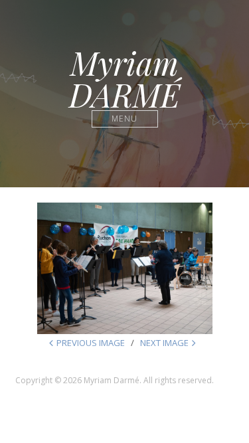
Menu (124, 118)
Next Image (164, 343)
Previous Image (90, 343)
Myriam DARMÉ (124, 78)
